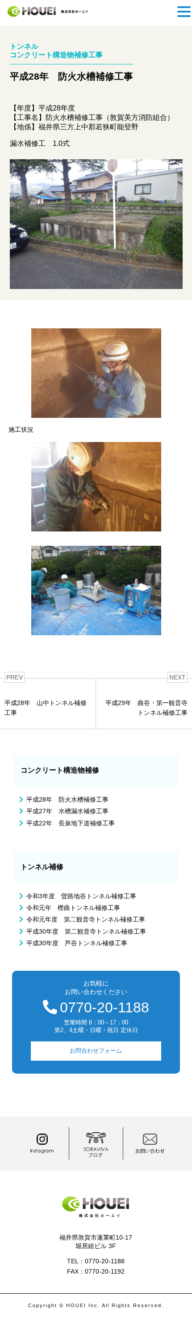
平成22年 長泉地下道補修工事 (70, 823)
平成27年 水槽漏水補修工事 (67, 811)
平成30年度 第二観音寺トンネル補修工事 (86, 931)
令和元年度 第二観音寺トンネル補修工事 (85, 919)
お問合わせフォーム (96, 1050)
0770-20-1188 (104, 1007)
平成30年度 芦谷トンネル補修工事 (76, 943)
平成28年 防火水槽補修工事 (67, 799)
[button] (184, 11)
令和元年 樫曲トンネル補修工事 (73, 907)
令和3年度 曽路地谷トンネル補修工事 (81, 896)
